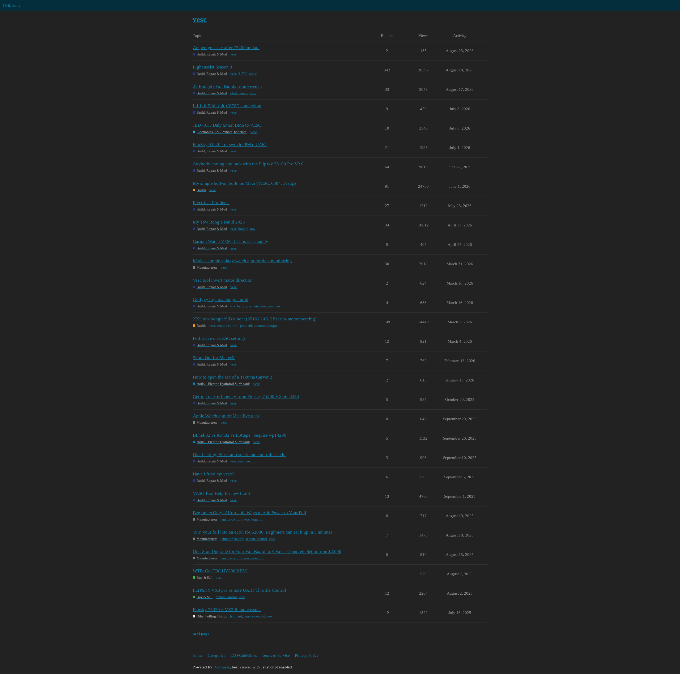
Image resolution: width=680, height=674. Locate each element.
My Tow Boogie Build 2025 (219, 222)
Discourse (221, 667)
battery (242, 306)
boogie (243, 229)
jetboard (246, 326)
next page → (203, 633)
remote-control (279, 306)
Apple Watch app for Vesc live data (226, 415)
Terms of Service (276, 655)
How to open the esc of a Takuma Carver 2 (232, 377)
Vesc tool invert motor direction (223, 280)
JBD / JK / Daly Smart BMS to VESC (227, 125)
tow (252, 229)
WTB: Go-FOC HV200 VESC (220, 570)
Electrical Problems (211, 202)
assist (253, 74)
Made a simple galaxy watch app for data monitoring (242, 260)
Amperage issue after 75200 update (226, 47)
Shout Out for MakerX (214, 357)
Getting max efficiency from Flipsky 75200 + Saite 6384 (246, 396)
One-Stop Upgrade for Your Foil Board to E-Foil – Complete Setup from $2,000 (267, 551)
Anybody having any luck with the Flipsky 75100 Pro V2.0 (248, 163)
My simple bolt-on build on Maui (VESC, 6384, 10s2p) (244, 183)
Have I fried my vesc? (213, 473)
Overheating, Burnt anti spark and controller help (239, 454)
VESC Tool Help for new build (221, 493)
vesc (233, 54)
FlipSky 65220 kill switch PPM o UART (230, 144)
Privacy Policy (307, 655)
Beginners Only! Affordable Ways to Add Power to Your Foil (249, 512)
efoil (233, 93)
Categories (216, 655)
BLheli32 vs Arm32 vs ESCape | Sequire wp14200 (239, 435)
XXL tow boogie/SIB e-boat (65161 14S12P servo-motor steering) (255, 318)
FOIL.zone (11, 5)
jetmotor (260, 326)
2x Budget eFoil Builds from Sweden (227, 86)
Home (198, 655)
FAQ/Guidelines (243, 655)
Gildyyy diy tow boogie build (220, 299)
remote (243, 93)
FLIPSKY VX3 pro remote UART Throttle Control (239, 590)
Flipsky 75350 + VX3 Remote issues (227, 609)
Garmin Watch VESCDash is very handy (230, 241)
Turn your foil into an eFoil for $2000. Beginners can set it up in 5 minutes (263, 532)
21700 (243, 74)
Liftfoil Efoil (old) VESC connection (227, 105)
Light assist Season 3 (212, 67)
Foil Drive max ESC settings (219, 338)
